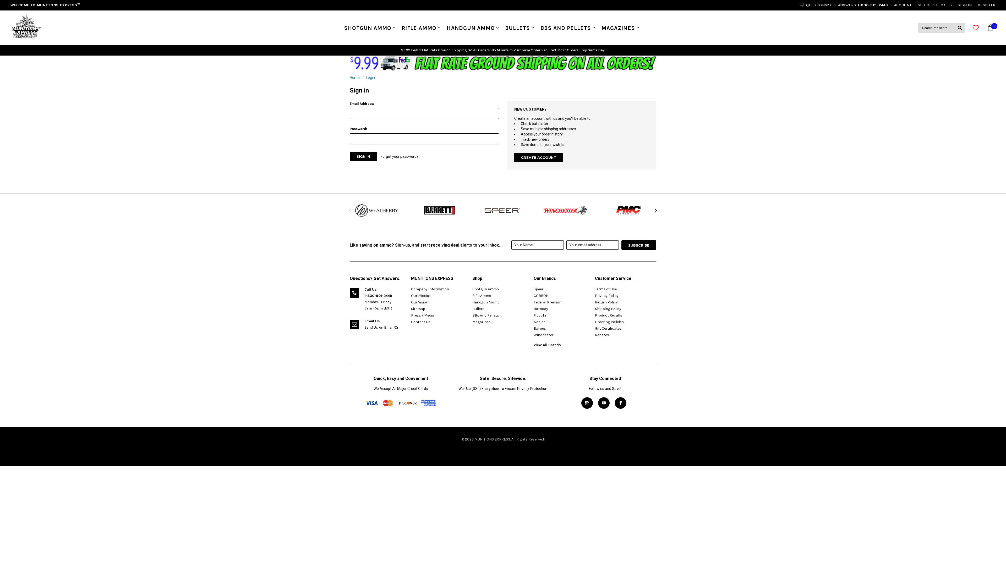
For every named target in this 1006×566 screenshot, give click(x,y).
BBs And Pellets (565, 28)
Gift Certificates (608, 328)
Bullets (517, 28)
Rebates (602, 335)
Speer (538, 289)
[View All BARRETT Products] (440, 210)
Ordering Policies (609, 322)
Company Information (430, 289)
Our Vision (419, 302)
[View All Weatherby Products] (377, 210)
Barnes (540, 328)
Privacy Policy (607, 295)
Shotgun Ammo (367, 28)
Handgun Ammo (471, 28)
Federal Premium (548, 302)
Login (370, 77)
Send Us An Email (379, 327)
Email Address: (362, 104)
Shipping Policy (608, 309)
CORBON (541, 295)
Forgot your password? (399, 156)
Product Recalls (608, 315)
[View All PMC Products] (628, 210)
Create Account (538, 157)
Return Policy (606, 302)
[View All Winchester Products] (565, 210)
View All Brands (547, 345)
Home (355, 77)
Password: (358, 129)
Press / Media (422, 315)
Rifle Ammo (419, 28)
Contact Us (420, 322)
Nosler (539, 322)
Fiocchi (540, 315)
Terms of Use (606, 289)
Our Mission (421, 295)
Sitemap (418, 309)
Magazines (618, 28)
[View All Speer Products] (503, 210)
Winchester (544, 335)
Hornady (541, 309)
